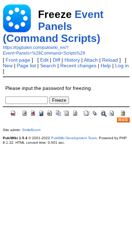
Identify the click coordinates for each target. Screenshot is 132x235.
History (72, 60)
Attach (91, 60)
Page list (26, 65)
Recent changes (78, 65)
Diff (56, 60)
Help (106, 65)
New (8, 65)
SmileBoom (31, 130)
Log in (122, 65)
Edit (44, 60)
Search (48, 65)
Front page (18, 60)
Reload (110, 60)
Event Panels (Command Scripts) (53, 26)
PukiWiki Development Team (74, 138)
